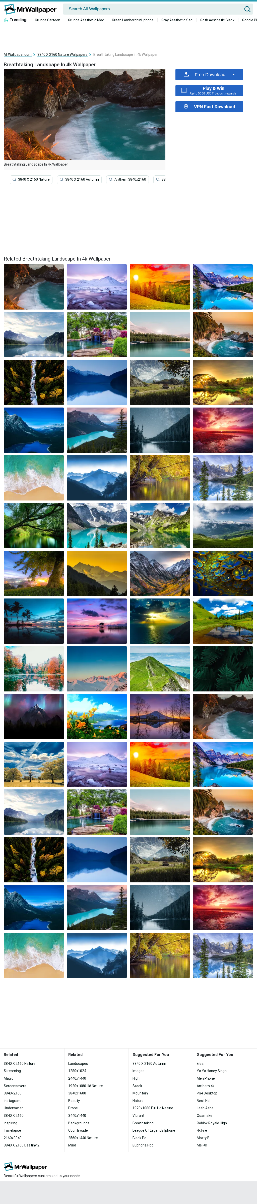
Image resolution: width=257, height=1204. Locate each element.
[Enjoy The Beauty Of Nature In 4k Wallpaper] (34, 334)
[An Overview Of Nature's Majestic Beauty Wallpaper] (97, 716)
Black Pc (139, 1138)
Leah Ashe (205, 1108)
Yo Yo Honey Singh (212, 1071)
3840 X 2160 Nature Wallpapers (62, 55)
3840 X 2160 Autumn (82, 179)
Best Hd (203, 1101)
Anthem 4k (205, 1086)
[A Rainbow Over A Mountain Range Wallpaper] (160, 430)
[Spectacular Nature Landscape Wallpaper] (34, 716)
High (136, 1078)
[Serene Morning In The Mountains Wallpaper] (223, 430)
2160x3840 (13, 1138)
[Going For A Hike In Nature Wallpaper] (160, 477)
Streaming (12, 1071)
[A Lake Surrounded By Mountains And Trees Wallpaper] (97, 525)
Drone (73, 1108)
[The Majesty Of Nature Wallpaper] (34, 430)
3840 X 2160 (14, 1116)
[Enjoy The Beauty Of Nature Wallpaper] (223, 668)
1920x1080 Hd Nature (85, 1086)
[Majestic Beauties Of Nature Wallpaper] (97, 287)
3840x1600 (77, 1093)
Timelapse (12, 1130)
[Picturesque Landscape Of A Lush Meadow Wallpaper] (223, 477)
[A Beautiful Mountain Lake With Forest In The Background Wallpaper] (160, 525)
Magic (9, 1078)
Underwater (13, 1108)
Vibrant (138, 1116)
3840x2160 (13, 1093)
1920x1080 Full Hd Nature (153, 1108)
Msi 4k (202, 1145)
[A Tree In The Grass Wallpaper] (34, 573)
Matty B (203, 1138)
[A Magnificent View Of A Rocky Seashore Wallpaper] (97, 621)
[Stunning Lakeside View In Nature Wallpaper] (97, 668)
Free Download (210, 74)
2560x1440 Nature (83, 1138)
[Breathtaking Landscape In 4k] (34, 287)
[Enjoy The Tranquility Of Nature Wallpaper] (97, 573)
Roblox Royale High (212, 1123)
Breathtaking (143, 1123)
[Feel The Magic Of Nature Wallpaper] (223, 382)
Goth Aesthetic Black (217, 20)
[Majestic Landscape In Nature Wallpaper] (34, 764)
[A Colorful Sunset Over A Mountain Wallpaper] (160, 287)
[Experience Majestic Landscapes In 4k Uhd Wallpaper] (97, 477)
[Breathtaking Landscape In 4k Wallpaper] (223, 716)
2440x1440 (77, 1078)
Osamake (204, 1116)
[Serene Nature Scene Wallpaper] (160, 382)
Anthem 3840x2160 (130, 179)
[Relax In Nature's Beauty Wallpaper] (160, 334)
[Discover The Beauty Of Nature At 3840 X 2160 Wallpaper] (160, 573)
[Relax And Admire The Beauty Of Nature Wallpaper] (223, 621)
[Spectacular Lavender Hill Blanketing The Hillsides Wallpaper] (223, 334)
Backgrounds (79, 1123)
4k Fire (202, 1130)
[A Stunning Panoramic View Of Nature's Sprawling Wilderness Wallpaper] (160, 668)
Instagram (12, 1101)
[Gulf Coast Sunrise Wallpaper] (34, 477)
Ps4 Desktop (207, 1093)
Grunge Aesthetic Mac (86, 20)
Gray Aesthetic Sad (176, 20)
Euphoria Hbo (143, 1145)
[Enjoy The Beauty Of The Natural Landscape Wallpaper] (97, 382)
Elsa (200, 1064)
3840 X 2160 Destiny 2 (21, 1145)
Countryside (78, 1130)
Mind (72, 1145)
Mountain (140, 1093)
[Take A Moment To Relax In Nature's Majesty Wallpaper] (34, 525)
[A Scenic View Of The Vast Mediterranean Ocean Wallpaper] (34, 621)
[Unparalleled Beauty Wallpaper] (160, 621)
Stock (137, 1086)
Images (139, 1071)
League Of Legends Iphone (154, 1130)
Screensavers (15, 1086)
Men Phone (206, 1078)
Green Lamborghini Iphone (133, 20)
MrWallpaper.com (18, 55)
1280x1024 (77, 1071)
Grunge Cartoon (47, 20)
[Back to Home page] (32, 9)
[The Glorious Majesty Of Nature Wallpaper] (34, 382)
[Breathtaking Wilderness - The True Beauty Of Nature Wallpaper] (223, 573)
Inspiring (10, 1123)
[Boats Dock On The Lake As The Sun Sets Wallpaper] (223, 525)
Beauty (74, 1101)
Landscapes (78, 1064)
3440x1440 (77, 1116)
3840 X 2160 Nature (34, 179)
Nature (138, 1101)
